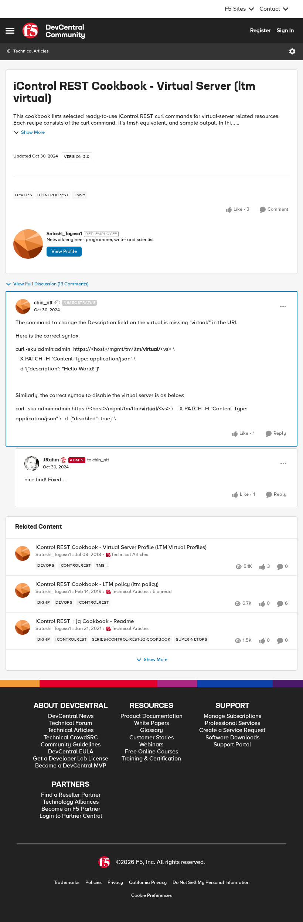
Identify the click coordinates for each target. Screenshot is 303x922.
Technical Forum (70, 723)
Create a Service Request (232, 730)
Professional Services (232, 723)
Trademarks (66, 882)
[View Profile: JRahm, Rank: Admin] (31, 463)
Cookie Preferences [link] (151, 895)
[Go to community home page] (53, 31)
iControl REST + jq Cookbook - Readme (84, 621)
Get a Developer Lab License (70, 758)
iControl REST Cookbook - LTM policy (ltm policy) (97, 584)
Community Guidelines (71, 744)
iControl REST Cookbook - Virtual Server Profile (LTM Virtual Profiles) (121, 547)
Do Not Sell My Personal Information (211, 882)
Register (260, 30)
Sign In (285, 30)
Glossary (151, 730)
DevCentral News (70, 716)
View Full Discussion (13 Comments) (50, 284)
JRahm (51, 460)
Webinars (151, 744)
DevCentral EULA (70, 751)
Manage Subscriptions (232, 716)
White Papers (151, 723)
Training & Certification (151, 758)
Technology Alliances (71, 802)
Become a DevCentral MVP (70, 765)
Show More (33, 132)
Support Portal (232, 744)
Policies (93, 882)
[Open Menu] (292, 51)
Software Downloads (232, 737)
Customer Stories (151, 737)
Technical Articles (31, 51)
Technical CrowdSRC (71, 737)
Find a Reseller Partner (71, 795)
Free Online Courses (151, 751)
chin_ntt (43, 303)
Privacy (115, 882)
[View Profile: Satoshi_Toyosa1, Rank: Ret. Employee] (28, 244)
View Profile (64, 251)
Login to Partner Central (71, 816)
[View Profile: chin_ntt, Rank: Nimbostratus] (23, 306)
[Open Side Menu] (10, 30)
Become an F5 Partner (70, 809)
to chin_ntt (98, 460)
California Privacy (148, 882)
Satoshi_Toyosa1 (64, 234)
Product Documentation (151, 716)
